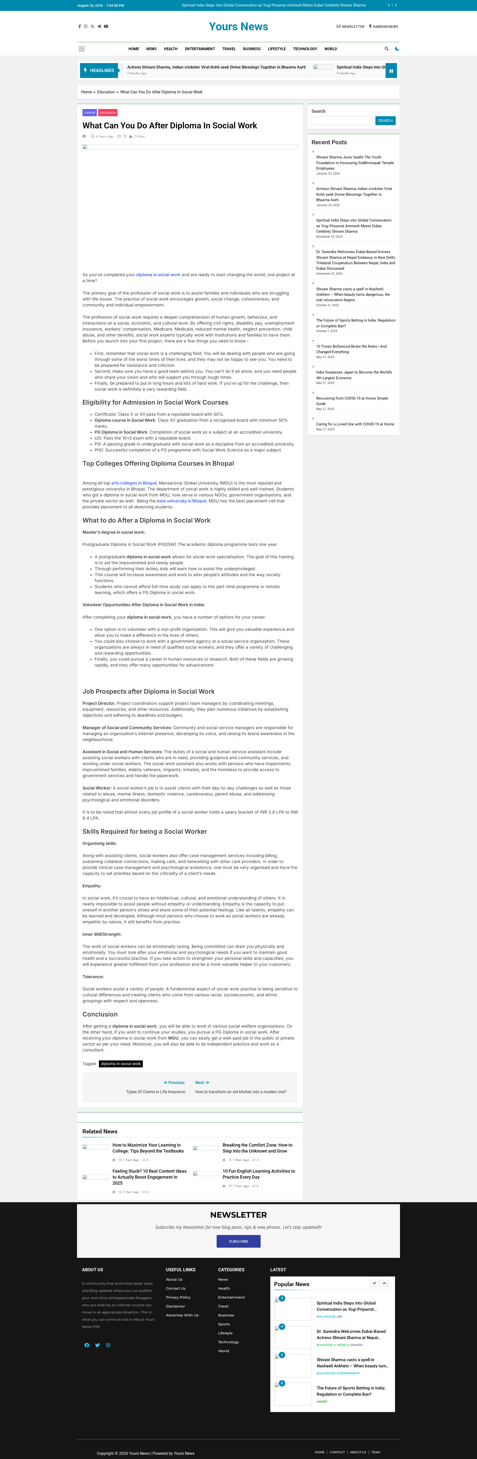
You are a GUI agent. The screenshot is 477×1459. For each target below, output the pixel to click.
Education (108, 113)
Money (322, 1401)
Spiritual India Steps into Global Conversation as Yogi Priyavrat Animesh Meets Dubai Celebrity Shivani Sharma (274, 5)
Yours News (238, 26)
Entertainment (200, 49)
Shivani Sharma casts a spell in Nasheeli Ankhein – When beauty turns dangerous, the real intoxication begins (353, 294)
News (151, 49)
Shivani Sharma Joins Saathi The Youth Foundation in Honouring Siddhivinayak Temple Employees (355, 163)
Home (133, 49)
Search (318, 111)
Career (89, 113)
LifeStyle (277, 49)
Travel (229, 49)
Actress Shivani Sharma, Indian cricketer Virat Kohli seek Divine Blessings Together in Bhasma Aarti (173, 67)
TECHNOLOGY (305, 49)
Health (171, 49)
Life (339, 1316)
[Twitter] (97, 1345)
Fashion (356, 1345)
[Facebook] (86, 1345)
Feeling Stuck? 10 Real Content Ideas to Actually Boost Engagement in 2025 (150, 1177)
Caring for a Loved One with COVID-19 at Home (355, 424)
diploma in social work (121, 1063)
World (330, 49)
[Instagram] (108, 1345)
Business (252, 49)
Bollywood (326, 1316)
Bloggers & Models (333, 1345)
